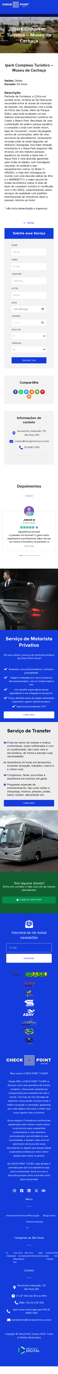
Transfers (21, 1215)
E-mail (15, 259)
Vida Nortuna (42, 1254)
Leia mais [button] (29, 546)
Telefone (16, 274)
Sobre (14, 1215)
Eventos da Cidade (50, 1256)
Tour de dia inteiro (21, 1256)
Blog (45, 1215)
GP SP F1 (27, 1221)
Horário (16, 316)
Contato (52, 1215)
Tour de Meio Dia (15, 1257)
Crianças (16, 343)
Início (8, 1215)
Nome (14, 245)
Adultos (16, 329)
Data (14, 303)
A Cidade (9, 1254)
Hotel (15, 288)
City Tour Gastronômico (31, 1254)
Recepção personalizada (36, 1218)
